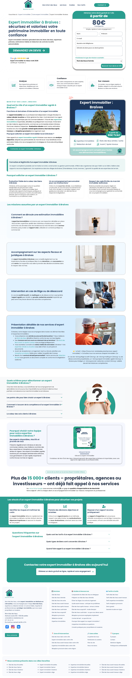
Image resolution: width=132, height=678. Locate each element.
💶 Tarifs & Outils (112, 591)
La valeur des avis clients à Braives (21, 414)
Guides (72, 5)
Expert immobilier (24, 14)
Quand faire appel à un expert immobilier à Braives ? (68, 548)
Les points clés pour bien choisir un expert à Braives (28, 397)
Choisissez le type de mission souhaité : (89, 58)
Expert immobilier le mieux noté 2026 (24, 61)
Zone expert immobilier (40, 14)
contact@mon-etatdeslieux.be (14, 618)
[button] (34, 397)
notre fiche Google (35, 488)
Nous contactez (12, 635)
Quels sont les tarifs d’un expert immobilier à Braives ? (69, 534)
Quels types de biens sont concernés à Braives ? (66, 541)
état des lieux (21, 338)
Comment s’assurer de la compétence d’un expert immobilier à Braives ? (34, 405)
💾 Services (56, 591)
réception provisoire (22, 353)
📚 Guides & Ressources (80, 591)
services (63, 5)
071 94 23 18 (9, 620)
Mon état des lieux (49, 5)
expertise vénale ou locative (25, 347)
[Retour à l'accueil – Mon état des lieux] (9, 599)
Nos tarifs (81, 5)
